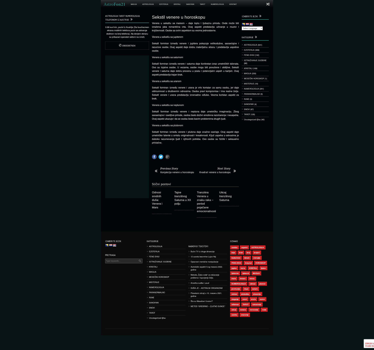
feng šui (248, 263)
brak (241, 252)
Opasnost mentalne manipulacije (204, 261)
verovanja (254, 309)
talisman (235, 304)
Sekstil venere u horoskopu (178, 17)
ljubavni (246, 273)
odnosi (252, 283)
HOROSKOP (261, 263)
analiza (234, 247)
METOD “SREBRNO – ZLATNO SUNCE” (208, 306)
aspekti (244, 247)
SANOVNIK (190, 4)
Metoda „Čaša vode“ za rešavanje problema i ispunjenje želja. (205, 276)
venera (243, 309)
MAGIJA (134, 4)
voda (264, 309)
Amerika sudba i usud (200, 283)
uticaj (234, 309)
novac (252, 278)
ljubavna (235, 273)
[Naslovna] (114, 4)
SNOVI (247, 109)
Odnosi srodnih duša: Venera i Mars (157, 200)
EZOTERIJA (163, 4)
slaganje (235, 299)
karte (243, 268)
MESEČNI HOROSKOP (254, 78)
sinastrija (257, 294)
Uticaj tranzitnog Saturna (225, 196)
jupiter (234, 268)
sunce (262, 299)
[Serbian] (251, 24)
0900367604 (127, 45)
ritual (246, 288)
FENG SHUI (249, 55)
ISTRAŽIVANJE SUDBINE (255, 60)
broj (248, 252)
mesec (243, 278)
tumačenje (256, 304)
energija (256, 257)
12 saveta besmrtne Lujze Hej (203, 256)
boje (233, 252)
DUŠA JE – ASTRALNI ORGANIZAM (207, 288)
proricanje (236, 288)
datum (247, 257)
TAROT (202, 4)
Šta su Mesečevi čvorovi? (202, 301)
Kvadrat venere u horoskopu (215, 172)
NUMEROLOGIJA (217, 4)
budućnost (236, 257)
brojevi (257, 252)
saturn (255, 288)
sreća (253, 299)
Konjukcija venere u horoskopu (177, 172)
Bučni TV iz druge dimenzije (202, 251)
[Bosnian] (243, 24)
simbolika (245, 294)
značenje (245, 314)
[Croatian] (247, 24)
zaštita (234, 314)
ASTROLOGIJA (148, 4)
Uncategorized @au (252, 119)
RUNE (246, 99)
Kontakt (233, 4)
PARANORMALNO (252, 94)
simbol (234, 294)
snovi (245, 299)
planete (262, 283)
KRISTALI (177, 4)
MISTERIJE (249, 83)
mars (234, 278)
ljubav (263, 268)
